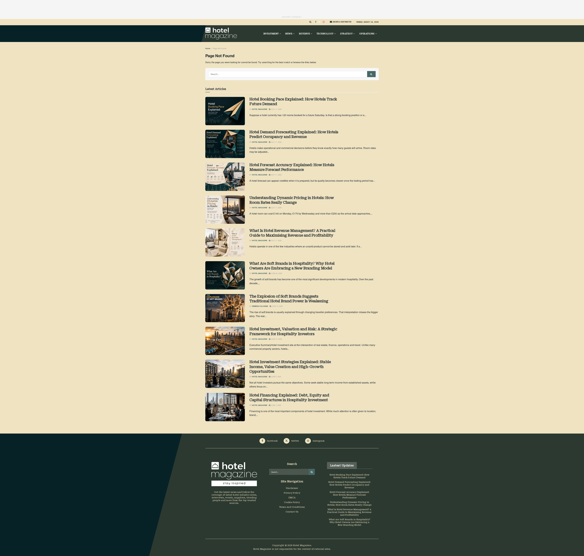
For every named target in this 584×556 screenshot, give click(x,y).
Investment (271, 33)
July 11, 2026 (276, 109)
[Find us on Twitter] (319, 22)
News (288, 33)
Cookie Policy (292, 502)
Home (207, 48)
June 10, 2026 (276, 339)
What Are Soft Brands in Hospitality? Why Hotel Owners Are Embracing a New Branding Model (292, 265)
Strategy (346, 33)
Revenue (304, 33)
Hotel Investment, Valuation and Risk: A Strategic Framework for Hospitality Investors (293, 331)
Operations (367, 33)
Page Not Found (219, 48)
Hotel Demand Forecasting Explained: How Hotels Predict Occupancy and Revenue (293, 134)
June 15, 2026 (277, 306)
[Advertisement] (292, 7)
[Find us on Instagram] (324, 22)
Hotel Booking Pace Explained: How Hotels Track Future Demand (293, 101)
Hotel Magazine (259, 109)
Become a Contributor (341, 22)
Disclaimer (292, 488)
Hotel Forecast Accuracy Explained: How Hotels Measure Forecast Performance (291, 167)
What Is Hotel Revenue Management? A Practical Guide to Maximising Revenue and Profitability (292, 232)
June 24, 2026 (276, 273)
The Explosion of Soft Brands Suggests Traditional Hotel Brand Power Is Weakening (288, 298)
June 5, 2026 (275, 376)
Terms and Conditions (292, 507)
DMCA (292, 497)
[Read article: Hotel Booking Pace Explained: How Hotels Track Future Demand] (225, 111)
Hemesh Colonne (260, 306)
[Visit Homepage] (221, 34)
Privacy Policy (292, 493)
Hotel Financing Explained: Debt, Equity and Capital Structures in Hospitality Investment (289, 397)
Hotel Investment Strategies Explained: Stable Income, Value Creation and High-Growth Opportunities (290, 366)
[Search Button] (310, 22)
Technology (325, 33)
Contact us (292, 512)
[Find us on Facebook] (315, 22)
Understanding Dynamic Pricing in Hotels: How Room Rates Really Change (291, 200)
